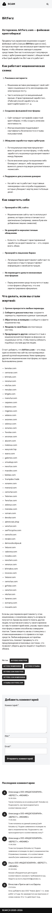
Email (8, 746)
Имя (7, 736)
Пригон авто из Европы (30, 884)
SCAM (5, 910)
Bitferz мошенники (12, 666)
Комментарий (12, 705)
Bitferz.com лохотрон (13, 672)
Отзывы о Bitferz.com (13, 683)
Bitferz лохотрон (19, 660)
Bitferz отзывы (32, 666)
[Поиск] (47, 4)
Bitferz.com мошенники (14, 677)
